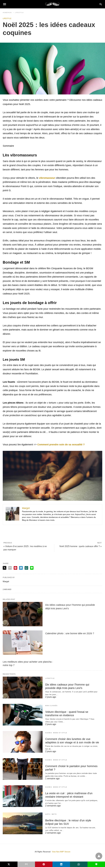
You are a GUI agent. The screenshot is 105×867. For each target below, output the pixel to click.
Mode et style (60, 732)
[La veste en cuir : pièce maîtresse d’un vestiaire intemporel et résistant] (23, 796)
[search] (100, 4)
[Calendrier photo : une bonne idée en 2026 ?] (23, 642)
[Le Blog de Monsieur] (52, 4)
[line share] (31, 568)
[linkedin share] (21, 568)
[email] (26, 864)
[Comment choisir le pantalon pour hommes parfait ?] (23, 769)
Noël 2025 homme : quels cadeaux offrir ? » (80, 546)
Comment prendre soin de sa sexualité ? (61, 444)
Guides (48, 732)
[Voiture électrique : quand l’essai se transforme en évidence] (23, 715)
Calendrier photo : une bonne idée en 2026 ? (69, 633)
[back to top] (98, 856)
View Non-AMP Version (61, 852)
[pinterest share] (15, 568)
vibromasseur (47, 178)
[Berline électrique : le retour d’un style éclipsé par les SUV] (23, 823)
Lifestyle (19, 12)
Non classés (51, 705)
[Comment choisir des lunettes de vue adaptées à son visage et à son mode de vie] (23, 742)
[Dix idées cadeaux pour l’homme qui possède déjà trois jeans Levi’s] (23, 614)
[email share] (10, 568)
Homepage (7, 12)
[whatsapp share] (26, 568)
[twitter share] (4, 568)
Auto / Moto (51, 814)
